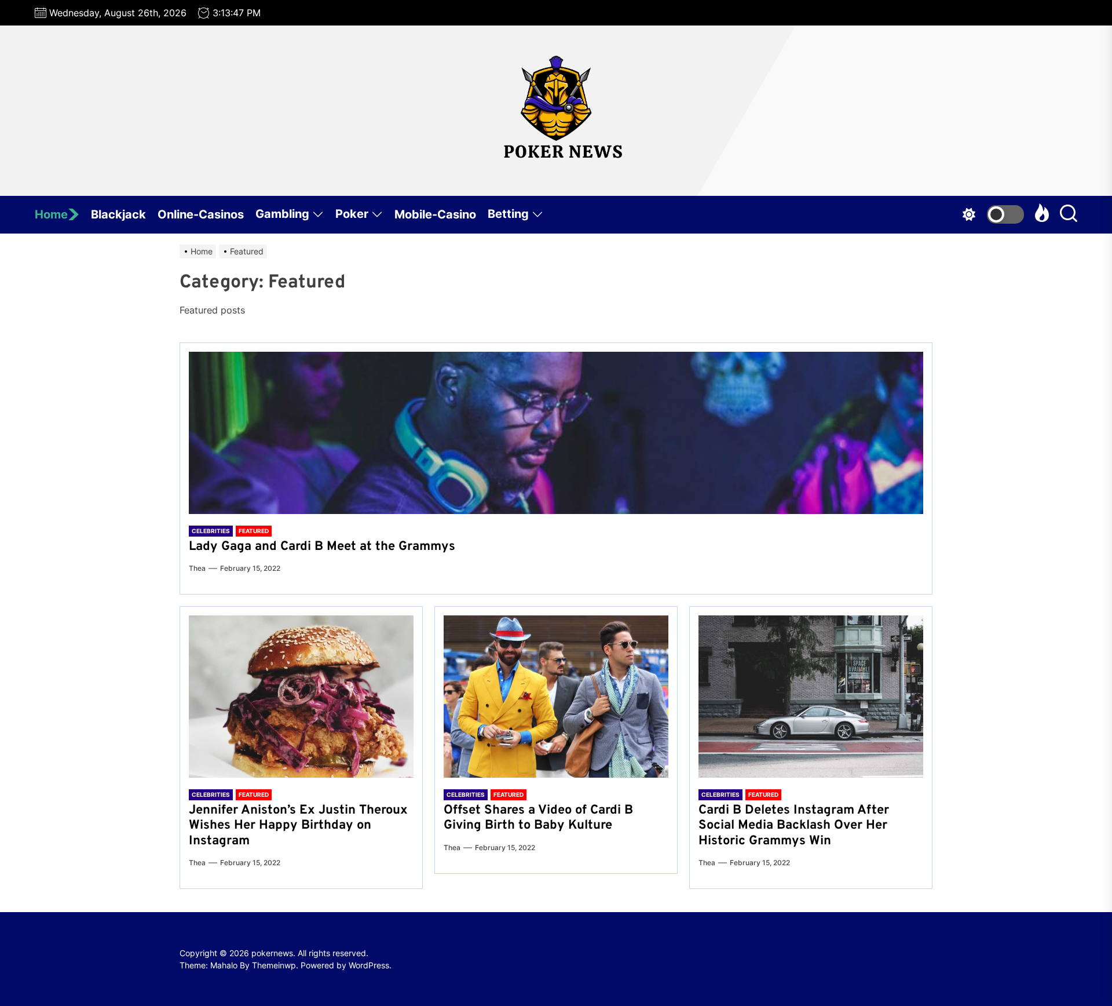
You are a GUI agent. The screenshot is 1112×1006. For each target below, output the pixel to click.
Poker (351, 214)
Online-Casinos (201, 214)
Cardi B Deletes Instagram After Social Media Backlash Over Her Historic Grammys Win (793, 826)
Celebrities (211, 530)
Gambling (282, 214)
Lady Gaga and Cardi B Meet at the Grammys (322, 547)
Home (51, 214)
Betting (508, 214)
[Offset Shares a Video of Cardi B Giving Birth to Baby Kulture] (556, 696)
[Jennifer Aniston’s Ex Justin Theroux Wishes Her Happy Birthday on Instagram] (301, 696)
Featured (254, 530)
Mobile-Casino (435, 214)
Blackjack (118, 214)
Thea (197, 568)
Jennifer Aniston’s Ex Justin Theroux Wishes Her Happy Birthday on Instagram (298, 826)
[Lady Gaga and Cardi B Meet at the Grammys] (556, 433)
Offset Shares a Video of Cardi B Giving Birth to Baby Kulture (538, 818)
